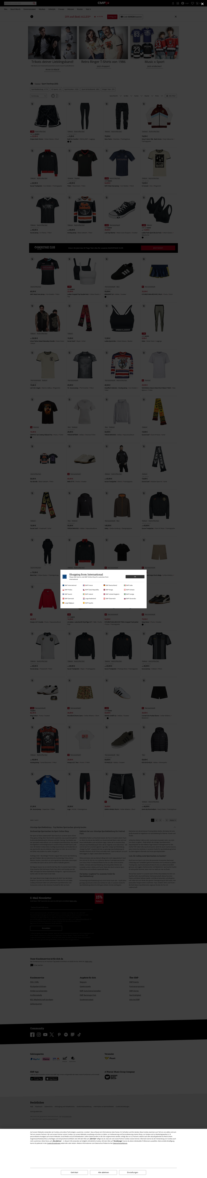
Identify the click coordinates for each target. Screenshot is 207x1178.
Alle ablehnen (103, 1172)
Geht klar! (74, 1172)
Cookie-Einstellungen (54, 1143)
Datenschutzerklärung (120, 1143)
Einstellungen (132, 1172)
